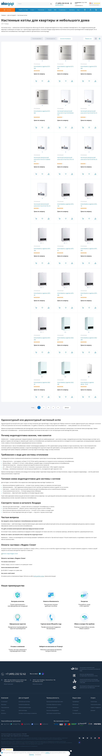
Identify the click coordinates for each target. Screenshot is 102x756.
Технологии (41, 10)
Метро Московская (37, 684)
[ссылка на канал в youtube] (83, 738)
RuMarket (45, 724)
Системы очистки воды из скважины (28, 713)
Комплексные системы (24, 701)
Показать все (88, 38)
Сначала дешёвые (36, 38)
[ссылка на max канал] (43, 674)
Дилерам (93, 710)
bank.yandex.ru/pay (38, 576)
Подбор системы (23, 10)
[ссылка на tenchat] (99, 738)
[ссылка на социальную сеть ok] (91, 738)
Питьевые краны (77, 713)
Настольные (76, 707)
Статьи (3, 710)
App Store (7, 724)
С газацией (75, 710)
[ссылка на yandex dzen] (95, 738)
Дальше (67, 407)
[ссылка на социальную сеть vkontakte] (79, 738)
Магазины (3, 704)
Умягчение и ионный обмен (53, 713)
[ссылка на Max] (79, 742)
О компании (62, 10)
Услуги (32, 10)
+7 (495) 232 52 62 (62, 3)
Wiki (55, 10)
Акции (49, 10)
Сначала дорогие (50, 38)
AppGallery (27, 724)
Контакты (72, 10)
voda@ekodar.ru (79, 5)
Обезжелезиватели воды (25, 707)
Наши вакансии (5, 707)
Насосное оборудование (52, 710)
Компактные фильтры (24, 704)
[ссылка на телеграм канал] (40, 674)
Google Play (16, 724)
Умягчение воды (23, 710)
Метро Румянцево (8, 684)
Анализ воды (94, 701)
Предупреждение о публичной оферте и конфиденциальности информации (19, 746)
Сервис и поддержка (96, 707)
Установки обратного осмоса (53, 704)
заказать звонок (59, 4)
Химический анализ (96, 704)
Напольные (75, 704)
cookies (47, 752)
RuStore (36, 724)
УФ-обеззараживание (51, 707)
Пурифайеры (76, 701)
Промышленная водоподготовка (54, 701)
